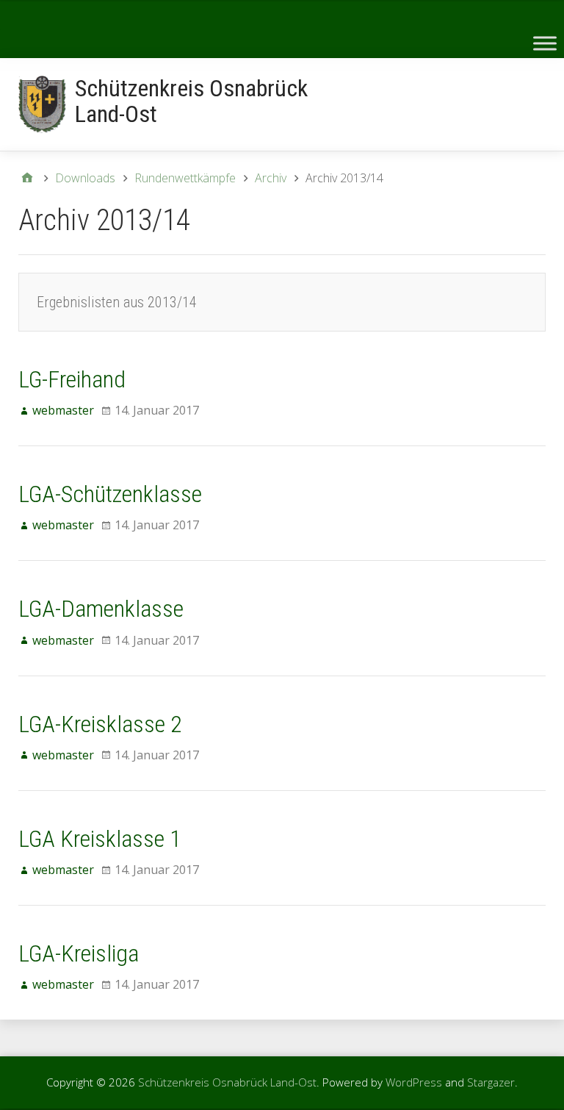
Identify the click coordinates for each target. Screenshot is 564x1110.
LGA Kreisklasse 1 (99, 839)
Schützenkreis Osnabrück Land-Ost (191, 101)
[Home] (27, 178)
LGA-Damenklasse (101, 609)
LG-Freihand (72, 379)
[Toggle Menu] (545, 43)
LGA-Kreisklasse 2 (100, 724)
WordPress (414, 1082)
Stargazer (491, 1082)
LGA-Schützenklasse (110, 494)
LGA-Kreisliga (78, 953)
